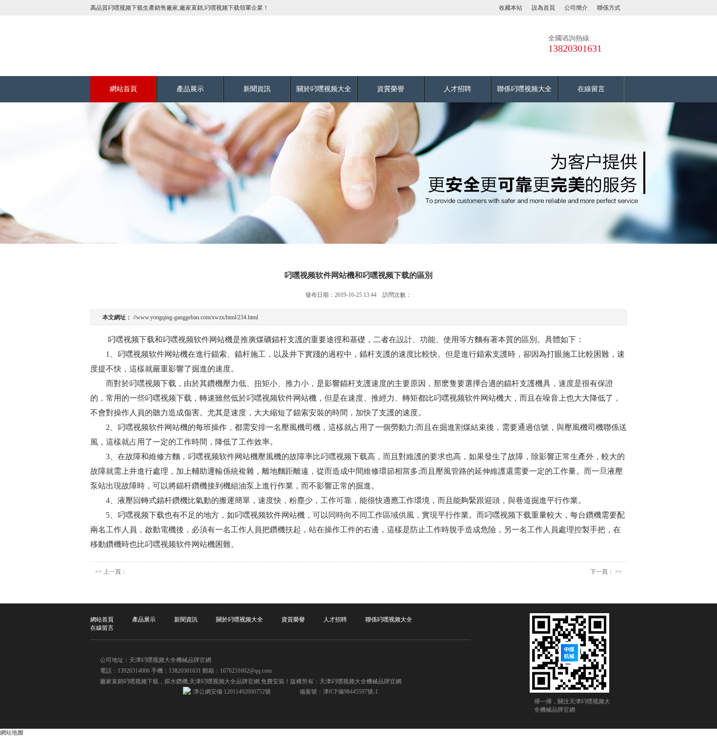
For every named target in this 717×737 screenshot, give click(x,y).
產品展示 (190, 89)
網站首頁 (123, 89)
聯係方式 (608, 7)
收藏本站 (510, 7)
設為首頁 (543, 7)
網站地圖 (11, 732)
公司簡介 (576, 7)
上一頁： (115, 571)
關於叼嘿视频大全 (324, 89)
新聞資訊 (257, 89)
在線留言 (591, 89)
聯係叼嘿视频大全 (524, 89)
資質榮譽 (390, 89)
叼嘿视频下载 (141, 681)
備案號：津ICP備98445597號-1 (338, 691)
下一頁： (602, 571)
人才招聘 (457, 89)
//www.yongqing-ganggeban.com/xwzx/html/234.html (195, 317)
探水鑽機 (176, 681)
